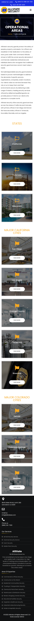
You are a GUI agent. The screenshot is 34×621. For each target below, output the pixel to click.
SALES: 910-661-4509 (19, 5)
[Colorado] (17, 169)
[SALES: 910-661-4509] (11, 5)
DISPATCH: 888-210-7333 (25, 2)
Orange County (17, 311)
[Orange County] (17, 306)
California (17, 144)
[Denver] (17, 411)
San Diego (17, 249)
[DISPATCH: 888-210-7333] (16, 1)
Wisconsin (17, 206)
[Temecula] (17, 337)
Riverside (17, 373)
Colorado (17, 175)
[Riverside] (17, 368)
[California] (17, 138)
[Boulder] (17, 473)
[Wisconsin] (17, 200)
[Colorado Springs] (17, 442)
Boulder (17, 478)
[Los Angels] (17, 274)
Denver (17, 416)
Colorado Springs (17, 447)
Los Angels (17, 280)
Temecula (17, 342)
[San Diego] (17, 243)
